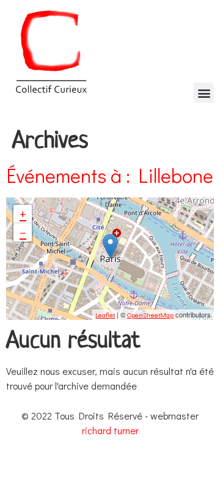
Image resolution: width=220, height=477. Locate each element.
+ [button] (23, 214)
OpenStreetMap (150, 314)
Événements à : (109, 175)
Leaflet (105, 314)
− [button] (23, 232)
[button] (204, 93)
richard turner (110, 430)
